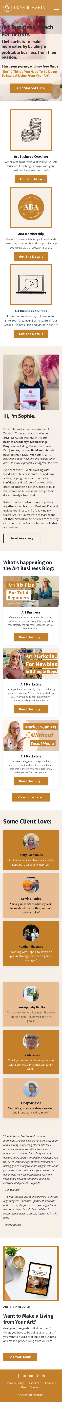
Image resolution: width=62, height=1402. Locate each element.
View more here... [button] (31, 797)
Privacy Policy (15, 1383)
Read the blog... (31, 637)
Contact (34, 1387)
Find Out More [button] (31, 179)
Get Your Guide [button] (20, 1357)
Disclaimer (34, 1383)
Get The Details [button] (31, 256)
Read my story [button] (21, 538)
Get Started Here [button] (31, 88)
